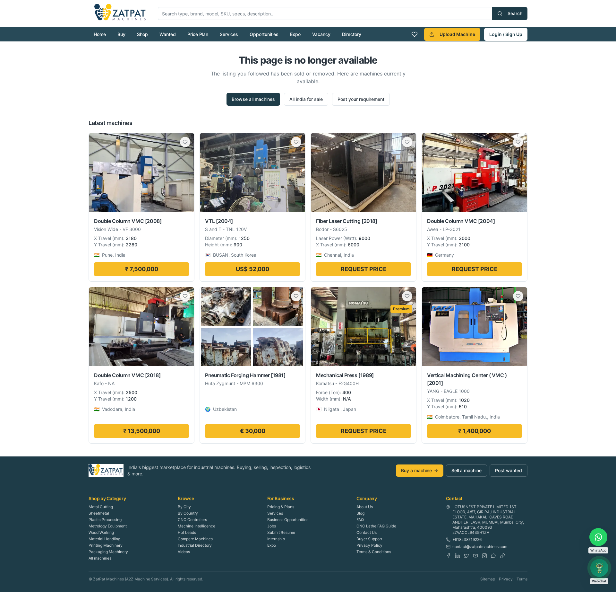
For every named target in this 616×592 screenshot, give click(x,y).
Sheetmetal (99, 513)
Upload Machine (457, 34)
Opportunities (264, 34)
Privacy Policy (369, 545)
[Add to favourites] (185, 142)
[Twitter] (466, 555)
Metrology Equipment (108, 526)
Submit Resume (281, 532)
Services (229, 34)
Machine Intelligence (196, 526)
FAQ (360, 519)
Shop (142, 34)
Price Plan (197, 34)
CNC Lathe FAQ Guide (376, 526)
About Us (364, 506)
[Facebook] (448, 555)
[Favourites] (414, 34)
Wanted (167, 34)
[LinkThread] (502, 555)
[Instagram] (484, 555)
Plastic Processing (105, 519)
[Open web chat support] (599, 568)
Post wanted (508, 470)
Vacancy (321, 34)
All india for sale (306, 99)
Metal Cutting (101, 506)
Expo (295, 34)
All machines (100, 558)
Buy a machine (416, 470)
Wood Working (101, 532)
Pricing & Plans (280, 506)
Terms (522, 579)
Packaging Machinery (108, 551)
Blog (360, 513)
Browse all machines (253, 99)
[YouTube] (475, 555)
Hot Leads (187, 532)
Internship (276, 538)
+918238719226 (467, 539)
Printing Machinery (106, 545)
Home (100, 34)
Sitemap (487, 579)
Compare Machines (195, 538)
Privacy (506, 579)
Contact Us (366, 532)
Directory (351, 34)
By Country (188, 513)
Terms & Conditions (373, 551)
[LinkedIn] (457, 555)
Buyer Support (369, 538)
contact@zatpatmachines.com (479, 546)
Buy (121, 34)
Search (515, 13)
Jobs (271, 526)
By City (184, 506)
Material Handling (104, 538)
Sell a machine (466, 470)
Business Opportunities (287, 519)
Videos (184, 551)
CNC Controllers (192, 519)
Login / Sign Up (505, 34)
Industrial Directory (195, 545)
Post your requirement (361, 99)
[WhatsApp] (493, 555)
